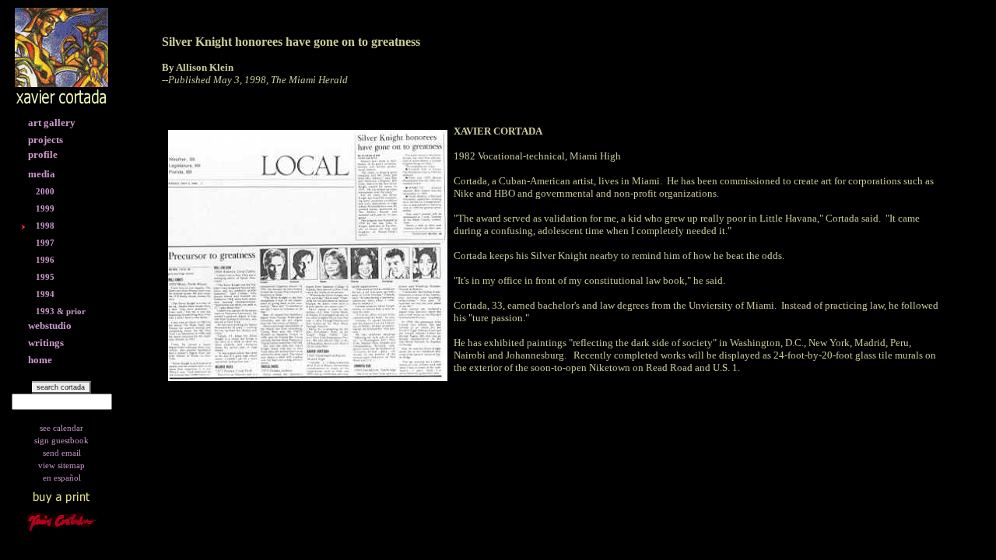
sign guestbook (61, 440)
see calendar (61, 427)
